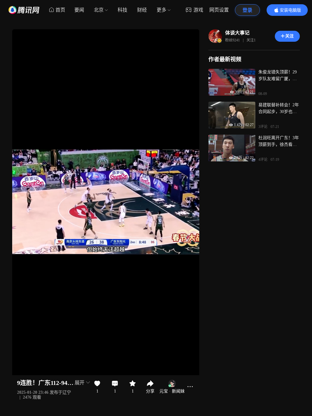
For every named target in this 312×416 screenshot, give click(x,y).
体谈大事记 (237, 32)
